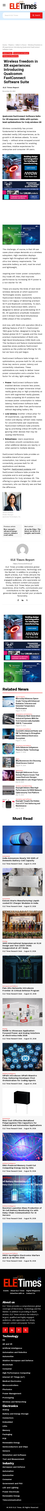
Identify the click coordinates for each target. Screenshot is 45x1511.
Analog (4, 941)
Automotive (6, 856)
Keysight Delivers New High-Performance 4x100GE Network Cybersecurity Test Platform (29, 790)
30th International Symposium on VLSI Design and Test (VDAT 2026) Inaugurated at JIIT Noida (21, 945)
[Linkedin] (23, 600)
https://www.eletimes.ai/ (22, 564)
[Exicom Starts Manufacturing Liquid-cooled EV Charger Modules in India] (22, 882)
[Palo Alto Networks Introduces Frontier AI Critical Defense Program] (22, 970)
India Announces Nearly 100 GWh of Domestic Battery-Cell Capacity (20, 859)
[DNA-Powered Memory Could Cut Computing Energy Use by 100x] (22, 1147)
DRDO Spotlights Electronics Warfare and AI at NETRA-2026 (21, 1256)
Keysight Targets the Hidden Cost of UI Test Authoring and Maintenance (28, 803)
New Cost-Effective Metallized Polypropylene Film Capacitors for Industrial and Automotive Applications (22, 1122)
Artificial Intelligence (9, 1073)
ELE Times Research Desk (12, 864)
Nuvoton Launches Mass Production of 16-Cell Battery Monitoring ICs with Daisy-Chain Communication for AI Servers (22, 1211)
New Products (20, 696)
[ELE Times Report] (22, 550)
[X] (27, 600)
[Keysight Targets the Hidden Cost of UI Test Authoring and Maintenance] (8, 803)
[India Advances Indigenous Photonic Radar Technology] (8, 748)
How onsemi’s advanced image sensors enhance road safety (11, 532)
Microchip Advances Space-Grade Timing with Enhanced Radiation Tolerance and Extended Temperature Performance (28, 703)
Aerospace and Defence (23, 729)
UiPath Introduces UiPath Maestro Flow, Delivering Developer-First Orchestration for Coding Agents (19, 1077)
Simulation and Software (21, 53)
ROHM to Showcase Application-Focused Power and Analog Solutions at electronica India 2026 (21, 1033)
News (17, 759)
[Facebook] (18, 600)
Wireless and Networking (10, 56)
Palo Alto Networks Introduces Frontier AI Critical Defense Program (20, 989)
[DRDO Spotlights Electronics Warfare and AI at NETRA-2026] (22, 1237)
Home (4, 45)
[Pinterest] (19, 1330)
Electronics (19, 770)
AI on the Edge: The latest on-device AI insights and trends (32, 531)
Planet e (11, 45)
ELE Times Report (11, 87)
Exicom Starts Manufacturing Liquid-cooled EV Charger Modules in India (21, 901)
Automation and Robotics (24, 714)
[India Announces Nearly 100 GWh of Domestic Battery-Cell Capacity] (22, 840)
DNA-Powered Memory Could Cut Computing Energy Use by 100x (19, 1166)
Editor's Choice (21, 45)
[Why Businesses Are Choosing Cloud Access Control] (8, 762)
